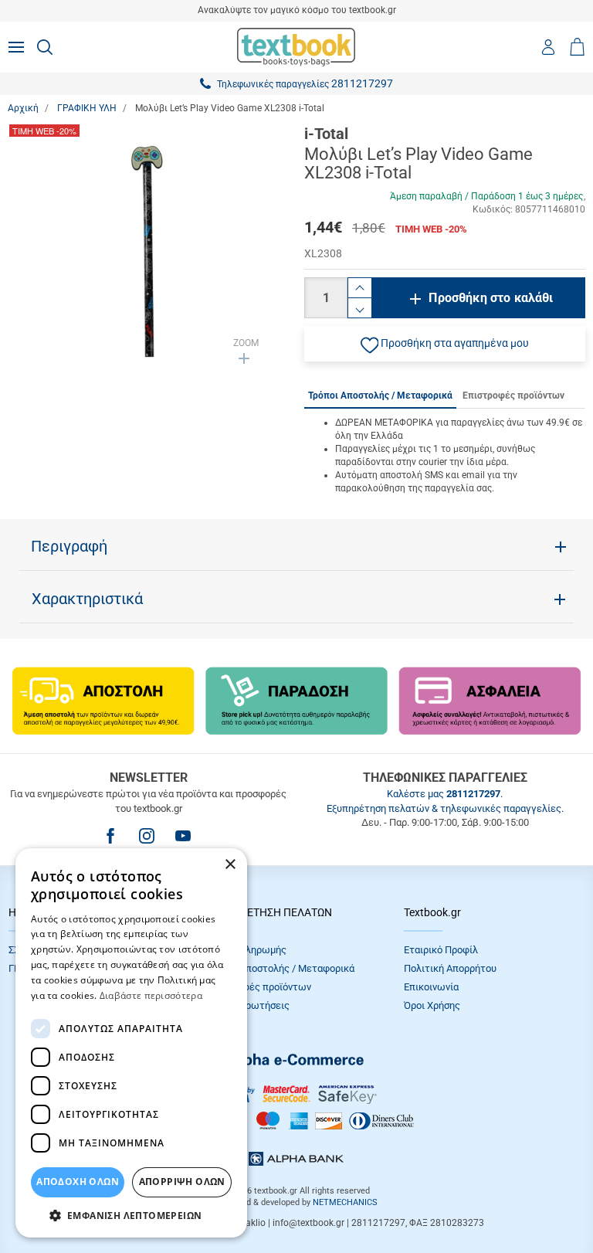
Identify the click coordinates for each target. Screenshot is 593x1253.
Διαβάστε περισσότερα (151, 995)
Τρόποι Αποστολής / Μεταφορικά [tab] (380, 395)
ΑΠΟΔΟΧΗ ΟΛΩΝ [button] (77, 1181)
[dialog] (131, 1043)
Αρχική (23, 108)
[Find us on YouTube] (183, 835)
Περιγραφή (69, 546)
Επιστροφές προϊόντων (258, 987)
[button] (444, 344)
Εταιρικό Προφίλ (441, 950)
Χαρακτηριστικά (87, 598)
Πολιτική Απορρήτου (450, 968)
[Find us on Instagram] (146, 835)
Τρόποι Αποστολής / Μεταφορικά (280, 968)
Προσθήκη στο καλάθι (491, 297)
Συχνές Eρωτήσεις (248, 1005)
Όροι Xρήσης (432, 1005)
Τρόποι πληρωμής (246, 950)
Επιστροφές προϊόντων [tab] (513, 395)
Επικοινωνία (431, 987)
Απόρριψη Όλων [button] (182, 1181)
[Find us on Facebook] (110, 835)
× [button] (230, 865)
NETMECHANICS (345, 1202)
